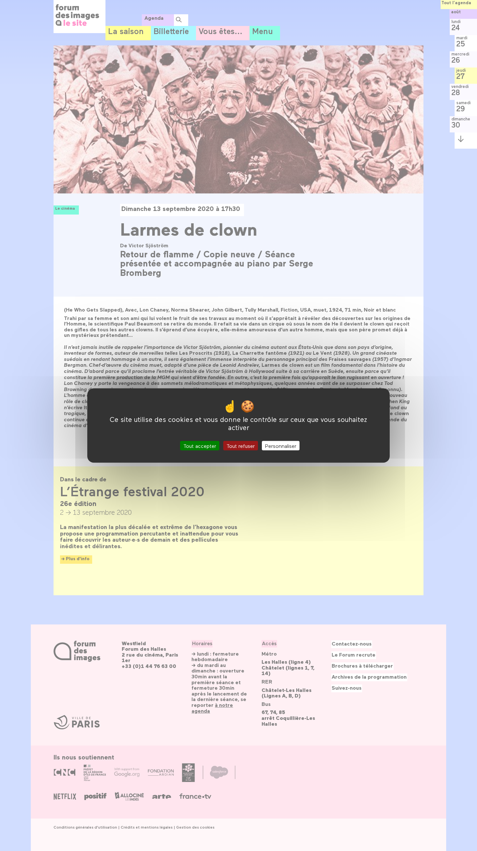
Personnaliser (280, 445)
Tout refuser (240, 445)
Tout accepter (199, 445)
